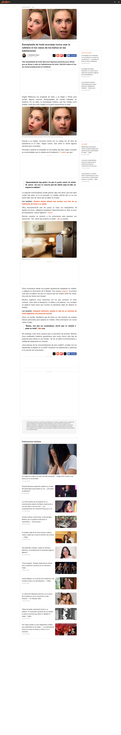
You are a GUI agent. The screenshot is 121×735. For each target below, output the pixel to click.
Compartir (73, 55)
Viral (33, 7)
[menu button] (119, 2)
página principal (26, 7)
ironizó (50, 212)
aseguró (65, 291)
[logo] (5, 2)
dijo (58, 218)
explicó (63, 152)
